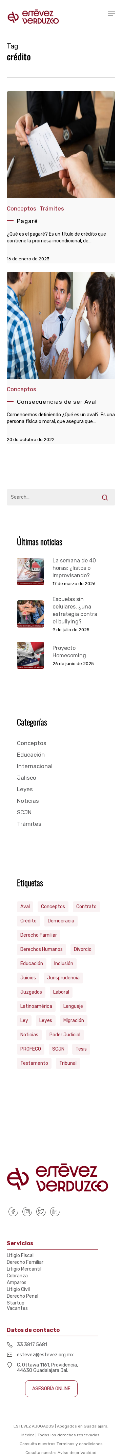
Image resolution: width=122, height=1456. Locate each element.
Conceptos (21, 208)
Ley (24, 1020)
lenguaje (73, 1006)
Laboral (61, 992)
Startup (15, 1303)
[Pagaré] (61, 177)
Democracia (61, 921)
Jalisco (26, 777)
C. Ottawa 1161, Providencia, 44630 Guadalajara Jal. (47, 1367)
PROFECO (30, 1049)
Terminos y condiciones (80, 1443)
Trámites (52, 208)
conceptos (53, 907)
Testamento (34, 1063)
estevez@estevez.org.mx (45, 1355)
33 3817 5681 (32, 1345)
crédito (28, 921)
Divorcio (83, 949)
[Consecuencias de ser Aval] (61, 358)
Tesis (81, 1049)
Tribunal (68, 1063)
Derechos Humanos (41, 949)
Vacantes (17, 1308)
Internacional (35, 766)
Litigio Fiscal (20, 1255)
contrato (86, 907)
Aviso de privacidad (77, 1452)
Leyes (25, 789)
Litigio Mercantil (24, 1269)
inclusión (63, 963)
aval (25, 907)
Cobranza (17, 1276)
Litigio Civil (18, 1289)
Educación (31, 754)
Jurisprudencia (63, 978)
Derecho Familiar (38, 935)
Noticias (28, 800)
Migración (73, 1020)
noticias (29, 1035)
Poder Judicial (64, 1035)
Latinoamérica (36, 1006)
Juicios (28, 978)
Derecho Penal (22, 1296)
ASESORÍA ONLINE (51, 1389)
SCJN (24, 812)
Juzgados (31, 992)
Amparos (16, 1282)
